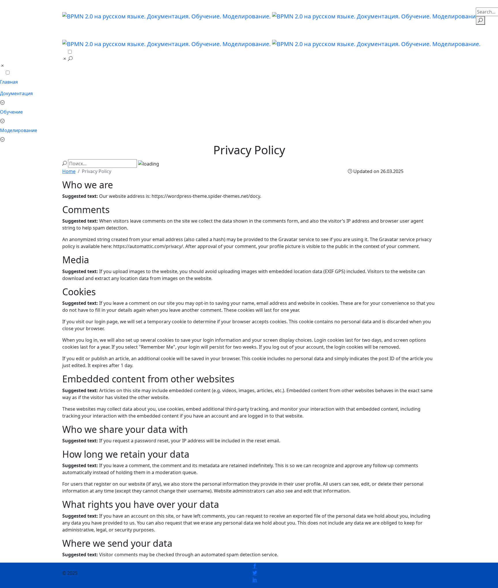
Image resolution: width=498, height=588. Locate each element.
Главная (9, 82)
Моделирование (18, 130)
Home (69, 171)
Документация (16, 93)
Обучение (11, 112)
